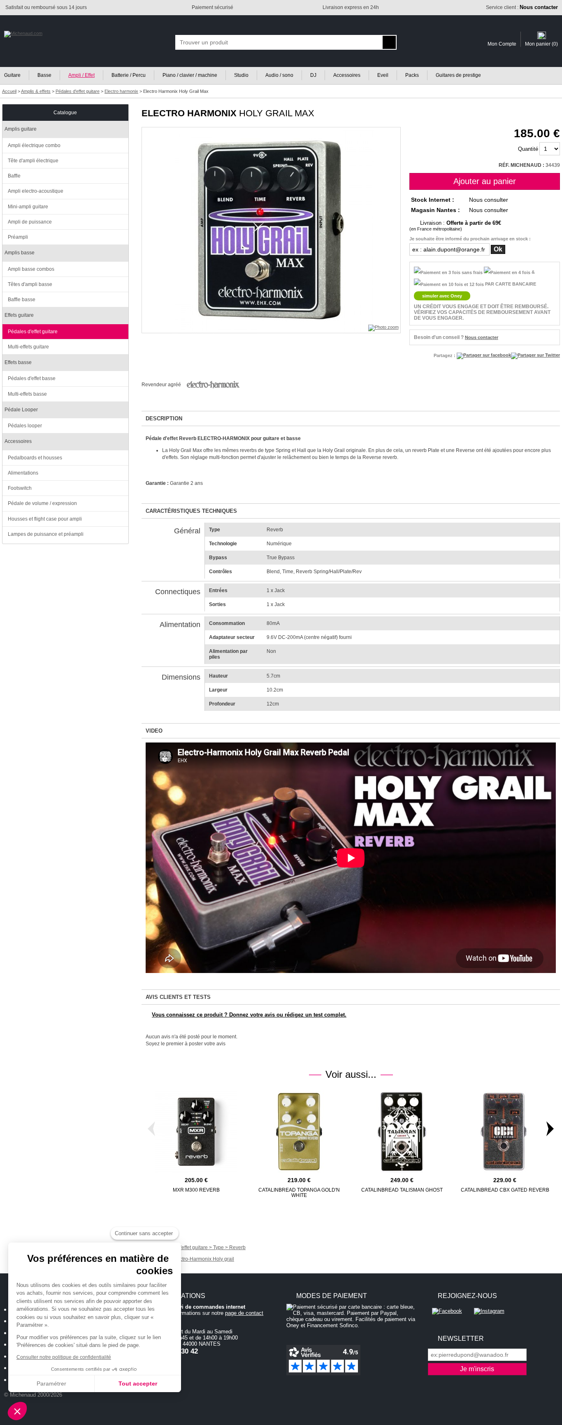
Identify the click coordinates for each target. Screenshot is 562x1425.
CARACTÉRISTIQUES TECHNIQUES (191, 511)
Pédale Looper (21, 410)
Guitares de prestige (458, 75)
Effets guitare (19, 315)
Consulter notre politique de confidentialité (63, 1357)
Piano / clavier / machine (190, 75)
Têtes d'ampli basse (30, 284)
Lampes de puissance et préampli (46, 534)
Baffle (14, 176)
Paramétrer (51, 1383)
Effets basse (18, 362)
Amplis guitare (21, 129)
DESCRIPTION (164, 418)
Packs (412, 75)
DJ (313, 75)
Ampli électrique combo (34, 145)
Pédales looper (25, 426)
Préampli (18, 237)
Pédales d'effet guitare (33, 331)
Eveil (382, 75)
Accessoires (346, 75)
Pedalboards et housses (35, 458)
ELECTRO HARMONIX (189, 113)
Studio (241, 75)
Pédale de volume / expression (42, 503)
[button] (17, 1411)
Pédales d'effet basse (32, 378)
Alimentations (23, 473)
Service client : (522, 7)
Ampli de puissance (30, 222)
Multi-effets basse (27, 394)
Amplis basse (20, 253)
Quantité (528, 149)
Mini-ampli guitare (28, 207)
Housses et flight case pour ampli (45, 519)
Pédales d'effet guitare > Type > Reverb (202, 1247)
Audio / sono (279, 75)
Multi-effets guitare (28, 347)
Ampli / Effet (81, 75)
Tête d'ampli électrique (33, 161)
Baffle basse (21, 299)
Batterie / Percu (128, 75)
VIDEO (154, 731)
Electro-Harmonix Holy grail (203, 1259)
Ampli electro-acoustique (35, 191)
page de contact (244, 1313)
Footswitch (20, 488)
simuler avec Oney (442, 295)
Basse (44, 75)
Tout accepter (137, 1383)
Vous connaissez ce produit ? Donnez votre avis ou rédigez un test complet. (249, 1015)
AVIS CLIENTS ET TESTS (178, 997)
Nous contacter (481, 337)
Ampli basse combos (31, 269)
